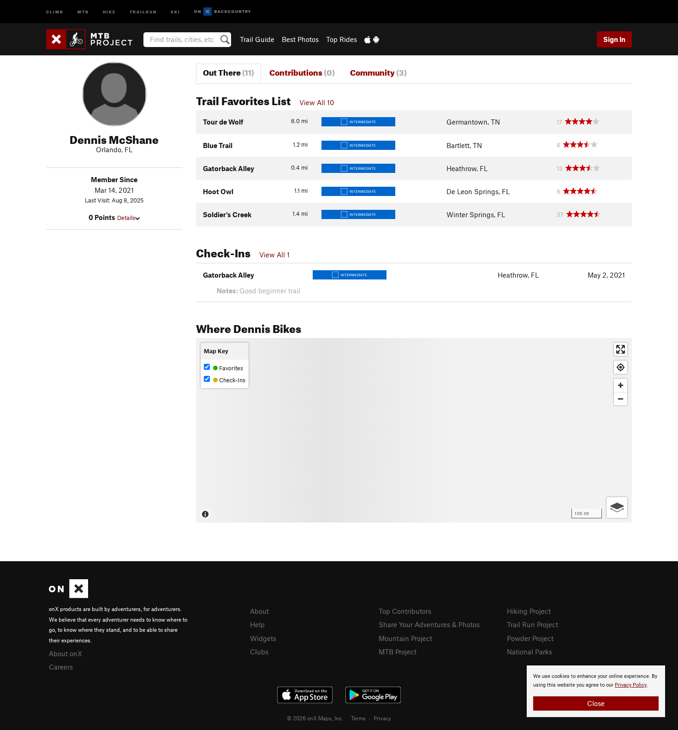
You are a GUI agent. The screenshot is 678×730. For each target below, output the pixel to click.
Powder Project (530, 638)
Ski (175, 11)
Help (257, 624)
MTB (83, 11)
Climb (55, 11)
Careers (61, 667)
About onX (65, 653)
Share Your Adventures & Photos (429, 624)
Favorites (230, 368)
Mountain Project (405, 638)
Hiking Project (529, 611)
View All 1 (274, 254)
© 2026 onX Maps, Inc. (315, 718)
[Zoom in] (620, 385)
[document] (596, 691)
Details (126, 217)
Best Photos (300, 39)
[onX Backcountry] (222, 11)
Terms (358, 718)
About (259, 611)
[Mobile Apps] (371, 39)
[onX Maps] (68, 595)
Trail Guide (257, 39)
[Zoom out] (620, 398)
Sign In (614, 39)
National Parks (529, 651)
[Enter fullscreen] (620, 349)
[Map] (414, 430)
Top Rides (341, 39)
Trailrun (143, 11)
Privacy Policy (631, 685)
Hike (109, 11)
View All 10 (316, 102)
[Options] (617, 507)
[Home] (94, 39)
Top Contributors (405, 611)
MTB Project (397, 651)
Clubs (259, 651)
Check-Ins (231, 380)
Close (596, 703)
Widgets (263, 638)
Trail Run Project (532, 624)
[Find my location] (620, 367)
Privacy (382, 718)
